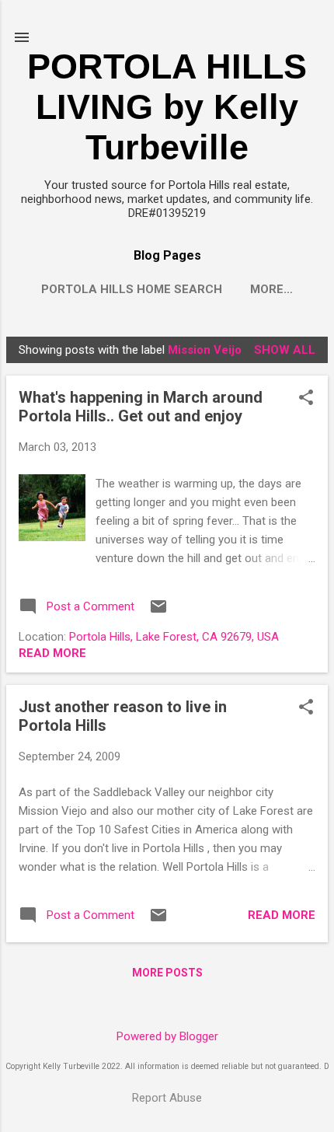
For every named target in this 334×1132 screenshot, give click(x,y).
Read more (52, 653)
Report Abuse (167, 1098)
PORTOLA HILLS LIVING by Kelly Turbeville (167, 107)
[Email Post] (158, 612)
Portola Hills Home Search (131, 289)
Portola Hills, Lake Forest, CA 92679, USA (174, 637)
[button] (306, 399)
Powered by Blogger (167, 1036)
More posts (167, 972)
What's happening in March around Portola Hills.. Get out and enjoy (141, 406)
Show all (284, 350)
